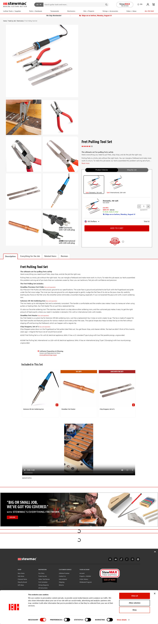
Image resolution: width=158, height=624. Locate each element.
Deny (135, 610)
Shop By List (132, 170)
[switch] (67, 619)
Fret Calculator (43, 582)
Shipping (61, 582)
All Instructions (43, 588)
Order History (84, 579)
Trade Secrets (42, 576)
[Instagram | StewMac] (110, 559)
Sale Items (21, 576)
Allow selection (134, 603)
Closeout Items (22, 579)
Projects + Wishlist (85, 576)
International (63, 579)
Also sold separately (50, 287)
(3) (92, 146)
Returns (61, 585)
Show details (122, 620)
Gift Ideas (21, 585)
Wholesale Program (86, 582)
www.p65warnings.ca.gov (48, 355)
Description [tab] (10, 256)
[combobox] (71, 4)
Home (5, 21)
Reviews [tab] (64, 256)
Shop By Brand (22, 582)
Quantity (143, 210)
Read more (85, 163)
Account (82, 573)
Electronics (20, 21)
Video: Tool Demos (44, 579)
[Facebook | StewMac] (126, 559)
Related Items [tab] (50, 256)
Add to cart (116, 228)
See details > (123, 241)
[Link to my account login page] (148, 4)
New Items (21, 573)
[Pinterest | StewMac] (132, 559)
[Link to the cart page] (153, 4)
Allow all (134, 596)
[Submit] (106, 5)
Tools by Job (12, 21)
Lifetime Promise (64, 573)
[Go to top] (155, 552)
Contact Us (62, 576)
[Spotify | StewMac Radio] (138, 559)
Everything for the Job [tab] (30, 256)
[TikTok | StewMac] (121, 559)
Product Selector (102, 170)
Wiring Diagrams (43, 585)
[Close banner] (154, 593)
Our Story (41, 573)
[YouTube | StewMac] (115, 559)
